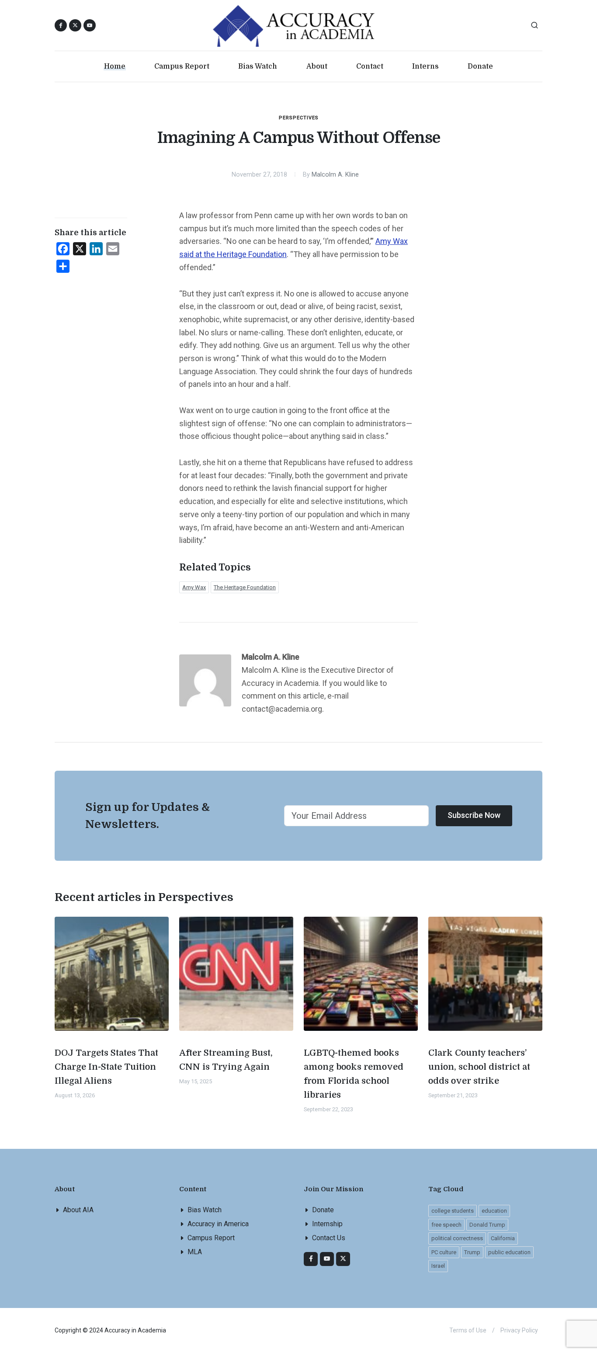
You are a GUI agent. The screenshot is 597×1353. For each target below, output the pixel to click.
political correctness (457, 1238)
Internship (327, 1224)
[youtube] (89, 25)
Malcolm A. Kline (335, 174)
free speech (446, 1224)
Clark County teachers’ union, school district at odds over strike (479, 1067)
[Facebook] (311, 1259)
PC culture (443, 1252)
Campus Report (211, 1238)
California (503, 1238)
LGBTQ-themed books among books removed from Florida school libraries (353, 1074)
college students (452, 1210)
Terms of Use (467, 1330)
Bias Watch (204, 1210)
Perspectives (299, 118)
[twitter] (343, 1259)
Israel (438, 1266)
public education (509, 1252)
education (494, 1210)
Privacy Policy (519, 1330)
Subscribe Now (474, 815)
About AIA (78, 1210)
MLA (194, 1252)
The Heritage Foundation (245, 587)
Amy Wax (194, 587)
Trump (472, 1252)
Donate (323, 1210)
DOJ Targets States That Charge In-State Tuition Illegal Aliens (106, 1067)
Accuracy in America (218, 1224)
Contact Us (328, 1238)
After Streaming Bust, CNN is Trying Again (226, 1060)
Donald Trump (487, 1224)
